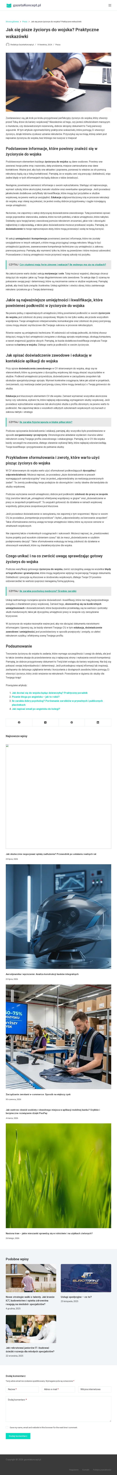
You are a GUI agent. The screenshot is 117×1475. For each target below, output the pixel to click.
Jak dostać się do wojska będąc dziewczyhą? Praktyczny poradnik (50, 692)
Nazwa (12, 1389)
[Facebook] (19, 722)
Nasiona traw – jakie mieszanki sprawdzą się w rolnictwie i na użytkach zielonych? (49, 1233)
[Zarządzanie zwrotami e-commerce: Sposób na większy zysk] (58, 1036)
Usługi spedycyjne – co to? (76, 1297)
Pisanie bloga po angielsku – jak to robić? (36, 696)
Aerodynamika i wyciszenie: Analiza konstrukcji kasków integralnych (42, 974)
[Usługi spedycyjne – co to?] (86, 1278)
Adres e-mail (51, 1389)
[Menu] (109, 5)
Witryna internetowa (90, 1389)
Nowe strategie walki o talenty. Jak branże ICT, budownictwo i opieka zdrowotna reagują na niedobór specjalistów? (30, 1301)
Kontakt (85, 1470)
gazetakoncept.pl (32, 1459)
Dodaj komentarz (17, 1399)
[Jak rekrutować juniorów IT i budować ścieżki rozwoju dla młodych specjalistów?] (31, 1329)
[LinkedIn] (98, 722)
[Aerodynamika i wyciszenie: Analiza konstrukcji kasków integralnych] (58, 916)
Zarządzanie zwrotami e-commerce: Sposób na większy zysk (38, 1094)
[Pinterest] (72, 722)
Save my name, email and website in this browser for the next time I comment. (44, 1427)
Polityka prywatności (102, 1470)
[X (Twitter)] (45, 722)
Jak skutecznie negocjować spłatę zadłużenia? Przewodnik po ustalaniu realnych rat (51, 854)
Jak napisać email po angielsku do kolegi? (36, 709)
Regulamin (74, 1470)
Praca (57, 45)
